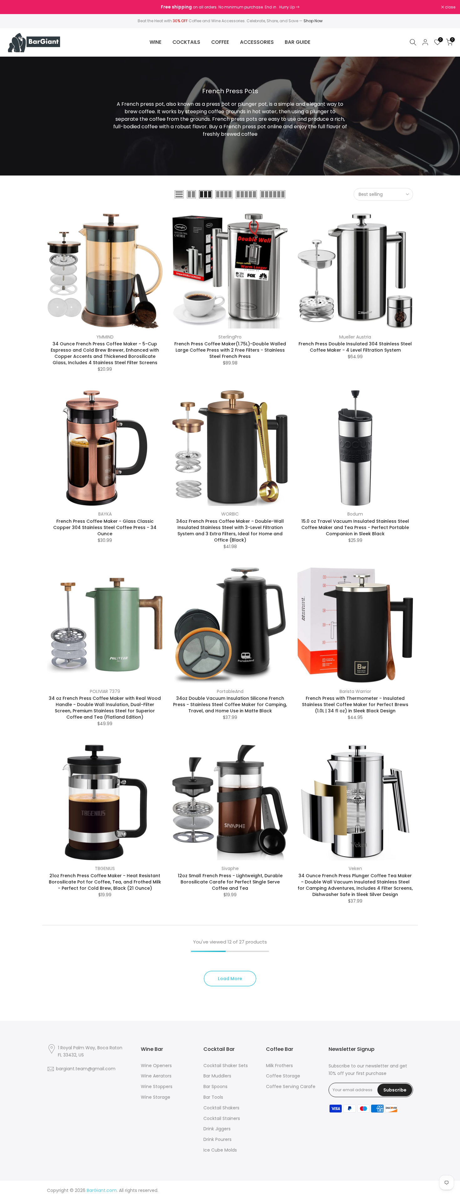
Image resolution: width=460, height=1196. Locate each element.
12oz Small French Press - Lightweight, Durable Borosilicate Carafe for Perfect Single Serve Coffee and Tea (230, 882)
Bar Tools (213, 1097)
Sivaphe (230, 868)
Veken (355, 868)
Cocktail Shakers (221, 1108)
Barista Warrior (355, 691)
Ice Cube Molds (220, 1150)
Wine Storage (155, 1097)
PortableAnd (230, 691)
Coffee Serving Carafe (290, 1086)
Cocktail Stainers (221, 1118)
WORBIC (230, 514)
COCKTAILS (186, 42)
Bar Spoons (215, 1086)
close (13, 7)
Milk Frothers (279, 1065)
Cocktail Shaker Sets (225, 1065)
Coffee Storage (283, 1076)
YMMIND (105, 337)
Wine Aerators (156, 1076)
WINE (155, 42)
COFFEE (220, 42)
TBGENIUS (105, 868)
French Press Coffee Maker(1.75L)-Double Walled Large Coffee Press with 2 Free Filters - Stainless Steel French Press (230, 350)
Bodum (355, 514)
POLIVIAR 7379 (105, 691)
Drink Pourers (217, 1139)
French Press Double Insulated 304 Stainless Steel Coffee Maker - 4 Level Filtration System (355, 347)
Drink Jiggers (217, 1129)
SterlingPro (230, 337)
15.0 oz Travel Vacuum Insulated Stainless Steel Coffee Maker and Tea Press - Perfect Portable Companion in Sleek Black (355, 527)
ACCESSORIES (257, 42)
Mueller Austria (355, 337)
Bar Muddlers (217, 1076)
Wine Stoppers (156, 1086)
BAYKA (105, 514)
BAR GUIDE (297, 42)
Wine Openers (156, 1065)
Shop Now (313, 20)
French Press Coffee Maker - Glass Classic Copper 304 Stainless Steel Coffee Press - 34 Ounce (104, 527)
